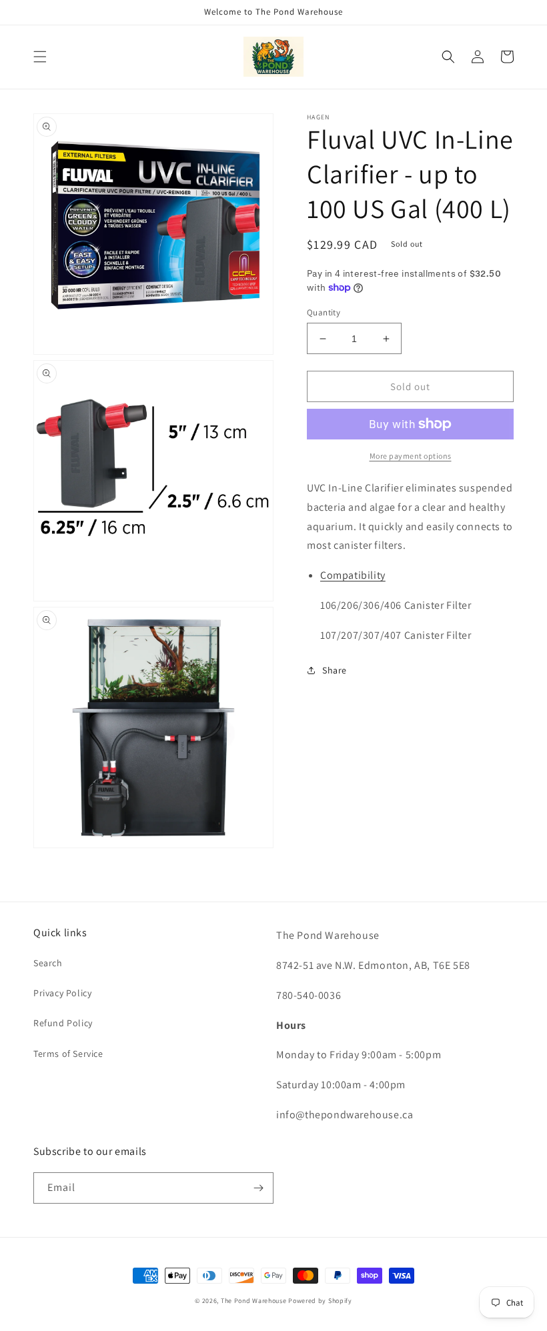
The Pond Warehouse (254, 1300)
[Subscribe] (258, 1188)
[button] (40, 56)
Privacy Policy (62, 993)
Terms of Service (68, 1054)
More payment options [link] (411, 456)
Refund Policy (63, 1023)
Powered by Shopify (320, 1300)
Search (48, 963)
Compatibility (353, 575)
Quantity (323, 312)
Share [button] (334, 670)
